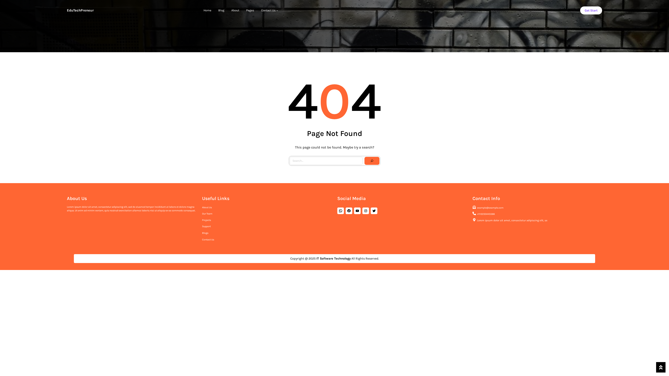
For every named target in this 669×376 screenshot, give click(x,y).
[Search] (371, 161)
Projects (206, 220)
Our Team (207, 213)
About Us (207, 207)
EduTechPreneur (80, 10)
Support (206, 226)
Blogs (205, 233)
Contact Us (208, 239)
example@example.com (490, 207)
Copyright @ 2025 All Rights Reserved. (334, 258)
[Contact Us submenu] (277, 10)
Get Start (591, 10)
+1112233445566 (486, 214)
